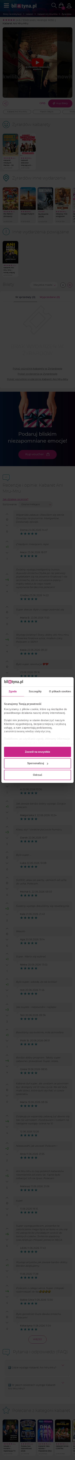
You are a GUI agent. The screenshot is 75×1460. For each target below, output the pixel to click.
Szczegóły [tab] (35, 691)
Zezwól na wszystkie (37, 751)
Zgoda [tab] (13, 691)
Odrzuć (37, 774)
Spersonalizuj (35, 763)
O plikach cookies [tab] (60, 691)
